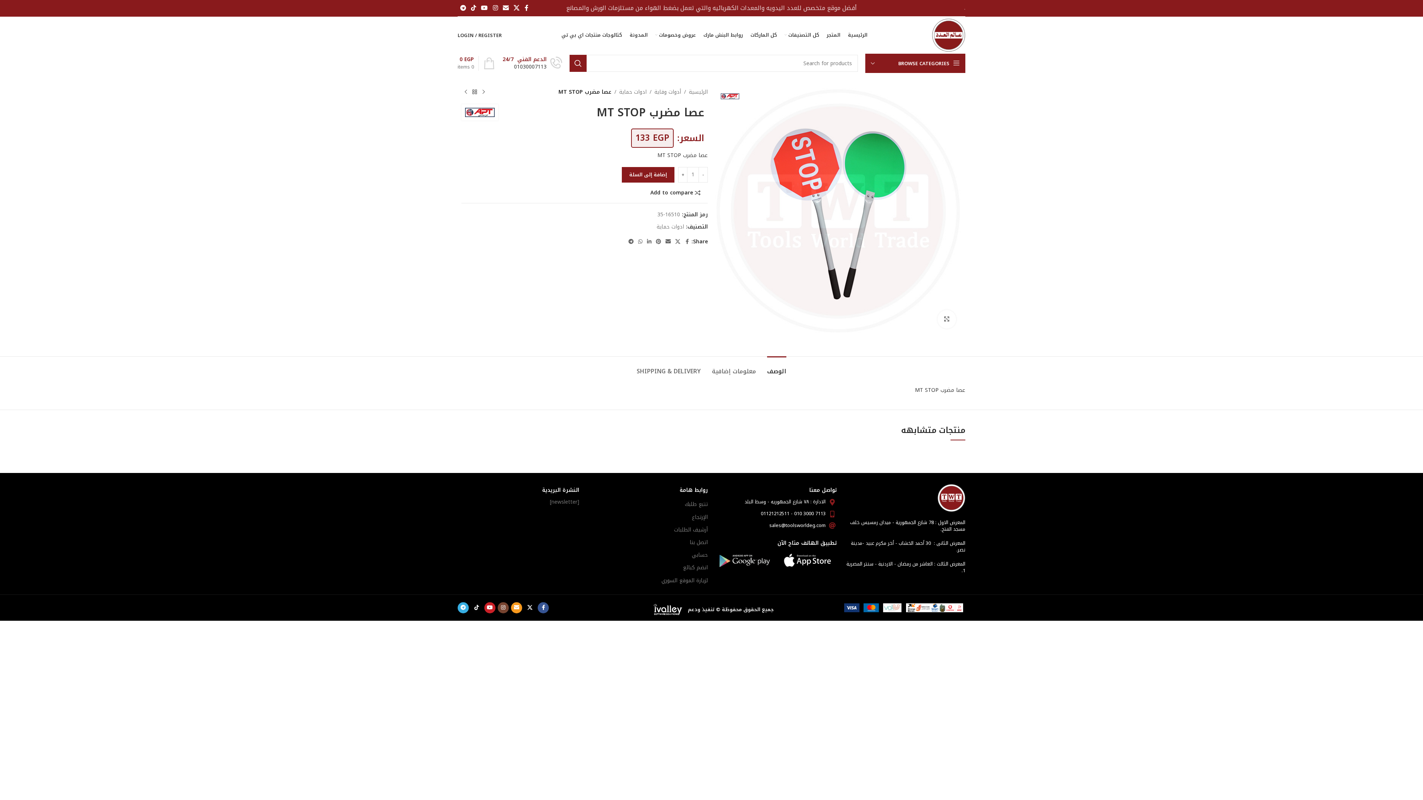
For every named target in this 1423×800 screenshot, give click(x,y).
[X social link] (516, 8)
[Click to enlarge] (947, 319)
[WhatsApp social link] (640, 242)
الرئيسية (698, 92)
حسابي (700, 555)
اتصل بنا (699, 542)
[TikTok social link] (473, 8)
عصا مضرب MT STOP (682, 155)
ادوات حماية (633, 92)
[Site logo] (948, 35)
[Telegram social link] (463, 8)
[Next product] (465, 92)
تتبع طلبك (696, 504)
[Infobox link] (532, 63)
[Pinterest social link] (658, 242)
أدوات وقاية (667, 92)
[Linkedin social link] (649, 242)
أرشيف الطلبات (691, 530)
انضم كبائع (695, 568)
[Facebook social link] (526, 8)
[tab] (776, 367)
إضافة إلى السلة (648, 174)
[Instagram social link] (495, 8)
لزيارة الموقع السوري (684, 581)
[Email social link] (505, 8)
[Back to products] (474, 92)
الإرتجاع (700, 517)
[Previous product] (483, 92)
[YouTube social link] (484, 8)
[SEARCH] (578, 63)
